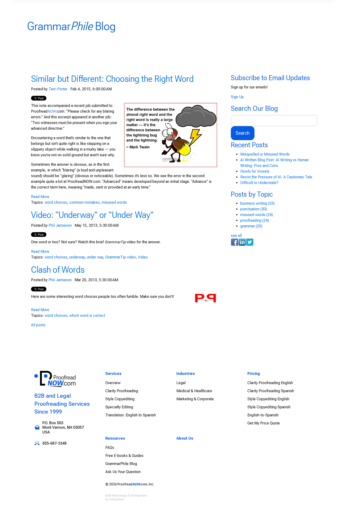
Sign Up (237, 97)
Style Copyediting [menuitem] (119, 399)
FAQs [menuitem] (109, 447)
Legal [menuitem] (181, 383)
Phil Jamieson (60, 225)
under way (95, 257)
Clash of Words (58, 269)
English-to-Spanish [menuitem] (262, 415)
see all (236, 235)
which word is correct (87, 315)
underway (77, 257)
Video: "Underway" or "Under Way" (92, 215)
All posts (38, 325)
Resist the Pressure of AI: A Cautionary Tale (276, 177)
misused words (114, 202)
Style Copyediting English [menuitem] (268, 399)
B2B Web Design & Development (126, 495)
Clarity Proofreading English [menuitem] (270, 383)
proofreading (254, 220)
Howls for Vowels (254, 171)
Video (143, 257)
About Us (184, 438)
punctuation (253, 209)
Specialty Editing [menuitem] (119, 407)
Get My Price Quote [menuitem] (263, 423)
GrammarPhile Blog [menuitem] (121, 463)
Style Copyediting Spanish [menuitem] (268, 407)
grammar (251, 226)
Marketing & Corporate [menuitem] (195, 399)
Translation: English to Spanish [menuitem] (130, 415)
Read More (40, 196)
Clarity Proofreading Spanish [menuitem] (270, 391)
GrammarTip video (120, 257)
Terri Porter (58, 89)
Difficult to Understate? (259, 182)
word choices (56, 202)
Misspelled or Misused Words (265, 154)
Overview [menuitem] (112, 383)
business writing (257, 203)
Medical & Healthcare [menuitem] (194, 391)
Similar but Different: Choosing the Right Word (112, 79)
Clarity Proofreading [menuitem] (121, 391)
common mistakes (84, 202)
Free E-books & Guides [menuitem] (124, 455)
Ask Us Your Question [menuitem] (123, 472)
